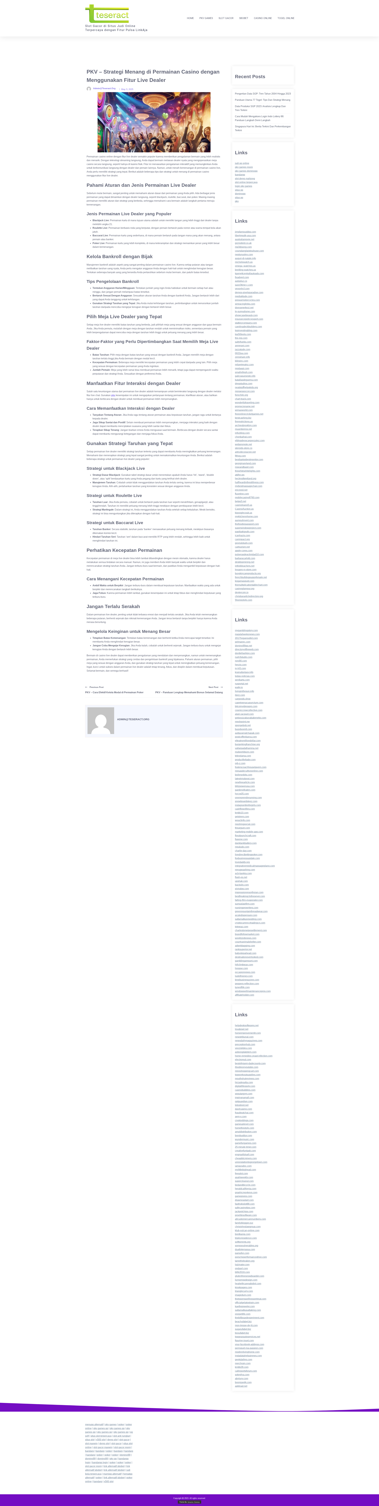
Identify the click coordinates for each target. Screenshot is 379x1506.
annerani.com (242, 345)
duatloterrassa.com (245, 1249)
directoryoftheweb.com (247, 649)
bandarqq (240, 174)
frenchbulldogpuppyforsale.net (251, 577)
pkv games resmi (244, 167)
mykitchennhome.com (246, 516)
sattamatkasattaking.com (248, 1310)
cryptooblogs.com (244, 1120)
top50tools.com (243, 334)
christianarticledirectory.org (249, 596)
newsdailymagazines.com (248, 1040)
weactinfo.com (242, 820)
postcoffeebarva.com (246, 736)
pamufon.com (242, 1253)
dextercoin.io (241, 592)
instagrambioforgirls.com (248, 805)
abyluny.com (241, 1378)
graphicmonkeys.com (246, 1192)
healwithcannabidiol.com (248, 1283)
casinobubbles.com (245, 1090)
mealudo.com (242, 847)
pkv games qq (100, 1428)
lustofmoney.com (244, 976)
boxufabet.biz (242, 1333)
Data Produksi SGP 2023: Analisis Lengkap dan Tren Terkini (260, 108)
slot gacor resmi (122, 1447)
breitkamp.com (242, 1234)
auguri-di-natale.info (245, 258)
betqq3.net (240, 501)
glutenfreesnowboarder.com (249, 1276)
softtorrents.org (242, 1242)
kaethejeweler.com (245, 1306)
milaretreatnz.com (244, 364)
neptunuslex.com (244, 254)
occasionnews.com (245, 972)
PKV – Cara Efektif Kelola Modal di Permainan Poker (114, 692)
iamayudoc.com (243, 1166)
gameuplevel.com (244, 1124)
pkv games (111, 1424)
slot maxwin (91, 1443)
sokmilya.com (242, 1374)
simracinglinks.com (245, 304)
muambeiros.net (243, 429)
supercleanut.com (244, 1181)
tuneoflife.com (242, 987)
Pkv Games (206, 18)
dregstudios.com (243, 383)
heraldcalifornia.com (245, 1188)
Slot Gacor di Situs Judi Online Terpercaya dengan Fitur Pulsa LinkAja (116, 28)
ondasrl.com (241, 1268)
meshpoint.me (242, 721)
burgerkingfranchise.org (247, 744)
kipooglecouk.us (243, 512)
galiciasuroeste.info (245, 376)
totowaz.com (241, 926)
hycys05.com (242, 793)
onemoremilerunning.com (248, 797)
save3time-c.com (244, 285)
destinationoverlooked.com (249, 957)
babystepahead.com (245, 953)
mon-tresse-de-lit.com (246, 1325)
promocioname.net (244, 406)
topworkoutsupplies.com (247, 1074)
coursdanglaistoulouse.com (249, 251)
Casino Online (263, 18)
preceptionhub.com (245, 1044)
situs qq (239, 190)
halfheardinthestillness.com (249, 482)
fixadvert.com (242, 277)
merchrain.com (242, 1363)
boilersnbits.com (243, 774)
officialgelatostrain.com (247, 1302)
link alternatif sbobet (114, 1466)
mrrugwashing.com (245, 869)
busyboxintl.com (243, 729)
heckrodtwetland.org (245, 478)
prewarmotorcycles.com (247, 300)
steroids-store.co (243, 448)
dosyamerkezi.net (244, 307)
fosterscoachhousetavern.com (250, 767)
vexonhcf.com (242, 288)
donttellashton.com (245, 653)
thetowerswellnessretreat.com (250, 1299)
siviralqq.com (242, 888)
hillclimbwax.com (244, 964)
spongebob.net (243, 725)
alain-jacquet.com (244, 714)
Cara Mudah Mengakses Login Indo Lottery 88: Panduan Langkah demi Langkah (259, 118)
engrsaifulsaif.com (244, 1154)
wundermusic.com (244, 1139)
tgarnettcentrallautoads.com (249, 273)
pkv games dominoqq (246, 171)
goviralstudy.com (244, 543)
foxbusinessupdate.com (247, 858)
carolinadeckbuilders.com (248, 326)
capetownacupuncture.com (249, 702)
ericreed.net (241, 490)
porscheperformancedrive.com (251, 1257)
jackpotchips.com (244, 1211)
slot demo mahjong (245, 178)
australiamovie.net (244, 239)
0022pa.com (241, 353)
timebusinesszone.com (247, 979)
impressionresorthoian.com (249, 892)
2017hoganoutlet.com (246, 638)
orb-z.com (240, 763)
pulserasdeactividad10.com (249, 554)
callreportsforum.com (246, 1371)
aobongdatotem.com (245, 1052)
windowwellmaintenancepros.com (253, 991)
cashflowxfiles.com (245, 809)
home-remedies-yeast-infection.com (253, 1056)
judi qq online (242, 163)
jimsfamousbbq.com (245, 232)
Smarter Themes (194, 1502)
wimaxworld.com (244, 410)
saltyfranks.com (243, 342)
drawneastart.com (244, 1200)
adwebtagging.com (245, 945)
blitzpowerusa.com (245, 786)
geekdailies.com (243, 1359)
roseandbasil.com (244, 467)
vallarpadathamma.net (246, 748)
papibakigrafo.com (244, 531)
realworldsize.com (244, 752)
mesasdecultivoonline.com (249, 771)
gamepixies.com (243, 1196)
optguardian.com (244, 1101)
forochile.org (241, 395)
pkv (237, 201)
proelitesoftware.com (246, 1215)
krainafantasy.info (244, 672)
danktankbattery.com (246, 843)
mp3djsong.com (243, 247)
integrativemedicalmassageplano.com (255, 866)
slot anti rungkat (121, 1436)
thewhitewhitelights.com (247, 471)
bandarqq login (100, 1462)
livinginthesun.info (244, 691)
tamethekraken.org (244, 1261)
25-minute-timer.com (245, 1147)
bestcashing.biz (243, 418)
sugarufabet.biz (243, 1329)
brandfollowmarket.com (247, 934)
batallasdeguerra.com (246, 380)
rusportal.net (241, 683)
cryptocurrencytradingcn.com (250, 923)
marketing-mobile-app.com (249, 831)
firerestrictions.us (244, 421)
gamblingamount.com (246, 960)
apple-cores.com (243, 550)
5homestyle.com (243, 600)
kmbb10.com (241, 812)
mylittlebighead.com (245, 1169)
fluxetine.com (242, 494)
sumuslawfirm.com (244, 904)
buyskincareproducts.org (248, 573)
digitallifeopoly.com (245, 1086)
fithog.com (240, 456)
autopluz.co (241, 281)
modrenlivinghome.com (247, 1352)
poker (121, 1424)
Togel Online (285, 18)
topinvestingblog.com (246, 330)
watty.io (239, 687)
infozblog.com (242, 433)
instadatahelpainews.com (248, 1355)
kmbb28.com (241, 1367)
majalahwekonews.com (247, 634)
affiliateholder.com (244, 995)
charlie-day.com (243, 850)
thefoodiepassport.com (247, 524)
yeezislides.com (243, 1048)
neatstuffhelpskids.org (246, 387)
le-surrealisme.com (245, 311)
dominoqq (240, 193)
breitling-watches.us (245, 270)
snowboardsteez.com (246, 801)
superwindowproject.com (248, 528)
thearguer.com (242, 828)
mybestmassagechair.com (248, 486)
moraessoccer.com (245, 391)
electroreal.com (243, 1059)
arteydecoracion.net (245, 452)
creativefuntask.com (245, 1150)
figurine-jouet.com (244, 1340)
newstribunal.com (244, 1037)
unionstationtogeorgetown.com (251, 1162)
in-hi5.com (240, 668)
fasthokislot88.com (244, 1204)
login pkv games (243, 186)
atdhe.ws (239, 475)
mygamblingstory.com (246, 630)
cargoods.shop (242, 699)
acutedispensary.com (246, 915)
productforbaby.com (245, 759)
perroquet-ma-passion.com (249, 1348)
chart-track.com (243, 399)
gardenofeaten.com (245, 790)
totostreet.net (241, 1105)
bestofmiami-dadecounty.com (250, 1063)
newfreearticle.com (245, 782)
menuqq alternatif (94, 1424)
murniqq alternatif (112, 1474)
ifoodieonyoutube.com (246, 1067)
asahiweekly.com (244, 1177)
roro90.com (241, 661)
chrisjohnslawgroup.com (248, 1226)
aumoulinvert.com (244, 520)
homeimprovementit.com (248, 1033)
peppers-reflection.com (247, 983)
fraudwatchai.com (244, 1112)
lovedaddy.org (242, 862)
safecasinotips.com (245, 1207)
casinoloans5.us (243, 505)
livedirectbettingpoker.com (248, 854)
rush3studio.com (243, 657)
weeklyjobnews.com (245, 938)
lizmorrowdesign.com (246, 1280)
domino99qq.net (243, 645)
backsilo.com (242, 885)
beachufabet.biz (243, 1321)
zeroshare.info (242, 357)
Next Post (213, 687)
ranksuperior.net (243, 949)
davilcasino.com (243, 1109)
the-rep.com (241, 338)
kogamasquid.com (244, 581)
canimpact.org (242, 539)
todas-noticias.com (245, 676)
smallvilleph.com (244, 372)
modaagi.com (242, 368)
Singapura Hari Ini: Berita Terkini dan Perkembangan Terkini (263, 128)
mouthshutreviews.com (247, 1078)
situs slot (89, 1439)
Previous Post (97, 687)
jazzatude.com (242, 349)
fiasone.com (241, 839)
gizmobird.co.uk (243, 243)
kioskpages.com (243, 1287)
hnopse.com (241, 968)
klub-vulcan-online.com (247, 1230)
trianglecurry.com (244, 1291)
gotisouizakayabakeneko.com (250, 718)
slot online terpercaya (246, 182)
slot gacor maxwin (102, 1447)
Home (190, 18)
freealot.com (241, 1173)
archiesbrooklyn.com (246, 425)
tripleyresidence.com (246, 1238)
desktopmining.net (244, 562)
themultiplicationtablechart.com (251, 585)
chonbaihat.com (243, 437)
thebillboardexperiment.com (249, 1317)
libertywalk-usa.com (245, 235)
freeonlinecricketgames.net (249, 414)
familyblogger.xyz (244, 1223)
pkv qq (113, 1458)
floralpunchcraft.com (245, 835)
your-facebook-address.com (249, 1344)
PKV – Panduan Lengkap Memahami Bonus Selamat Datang (189, 692)
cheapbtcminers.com (246, 1158)
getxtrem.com (242, 816)
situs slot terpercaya (101, 1436)
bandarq (89, 1451)
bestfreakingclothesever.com (250, 896)
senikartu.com (242, 680)
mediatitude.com (243, 296)
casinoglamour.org (244, 588)
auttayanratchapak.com (247, 733)
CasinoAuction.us (244, 509)
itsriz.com (240, 695)
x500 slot (101, 1439)
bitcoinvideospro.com (246, 706)
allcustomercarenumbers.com (250, 1219)
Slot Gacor (226, 18)
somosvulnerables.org (246, 1245)
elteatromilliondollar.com (248, 740)
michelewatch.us (244, 262)
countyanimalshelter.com (248, 942)
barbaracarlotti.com (245, 558)
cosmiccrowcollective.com (248, 710)
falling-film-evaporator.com (249, 900)
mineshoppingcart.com (247, 1071)
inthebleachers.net (244, 566)
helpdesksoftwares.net (246, 1025)
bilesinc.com (241, 361)
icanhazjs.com (242, 535)
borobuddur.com (243, 1135)
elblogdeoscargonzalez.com (250, 440)
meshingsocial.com (245, 824)
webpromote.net (243, 444)
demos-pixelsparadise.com (249, 292)
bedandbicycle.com (245, 1185)
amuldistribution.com (246, 1131)
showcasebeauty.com (246, 315)
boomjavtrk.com (243, 1382)
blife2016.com (242, 1272)
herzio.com (240, 664)
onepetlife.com (242, 1314)
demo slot (112, 1439)
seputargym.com (243, 1093)
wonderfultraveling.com (247, 402)
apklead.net (241, 1386)
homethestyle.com (244, 1128)
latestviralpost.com (244, 778)
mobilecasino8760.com (247, 497)
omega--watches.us (245, 266)
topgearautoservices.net (247, 1336)
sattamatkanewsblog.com (248, 919)
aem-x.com (240, 1116)
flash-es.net (241, 877)
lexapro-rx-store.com (245, 569)
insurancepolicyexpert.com (249, 319)
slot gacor (124, 1439)
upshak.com (241, 881)
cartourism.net (242, 547)
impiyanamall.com (244, 1097)
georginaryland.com (245, 463)
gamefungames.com (245, 1143)
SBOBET (243, 18)
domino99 (125, 1455)
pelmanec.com (242, 642)
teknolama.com (243, 755)
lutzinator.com (242, 1264)
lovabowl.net (241, 1029)
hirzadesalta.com (244, 1082)
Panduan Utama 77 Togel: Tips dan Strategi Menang (262, 100)
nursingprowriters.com (246, 907)
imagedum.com (243, 1295)
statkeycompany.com (246, 323)
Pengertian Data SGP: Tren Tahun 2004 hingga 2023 (263, 93)
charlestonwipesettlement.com (251, 930)
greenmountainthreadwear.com (251, 911)
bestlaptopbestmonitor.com (249, 459)
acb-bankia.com (243, 873)
